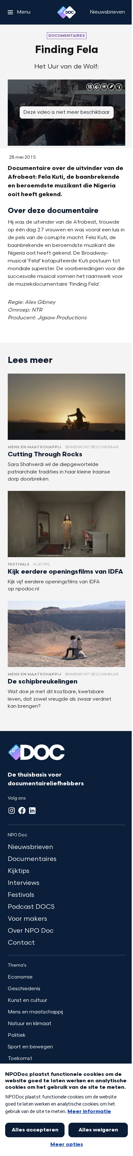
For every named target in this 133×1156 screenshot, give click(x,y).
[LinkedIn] (32, 810)
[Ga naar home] (66, 12)
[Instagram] (11, 810)
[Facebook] (22, 810)
